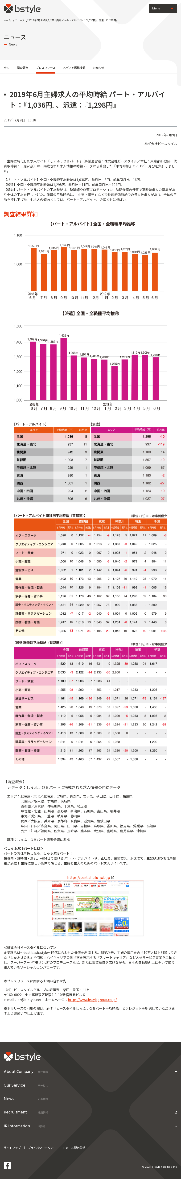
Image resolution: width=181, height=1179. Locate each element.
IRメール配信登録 (74, 1148)
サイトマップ (12, 1148)
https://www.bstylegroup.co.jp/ (92, 999)
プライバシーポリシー (42, 1148)
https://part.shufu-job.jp (88, 877)
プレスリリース (45, 68)
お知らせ (98, 68)
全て (6, 68)
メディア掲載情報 (74, 68)
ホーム (7, 20)
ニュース (20, 20)
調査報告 (22, 68)
